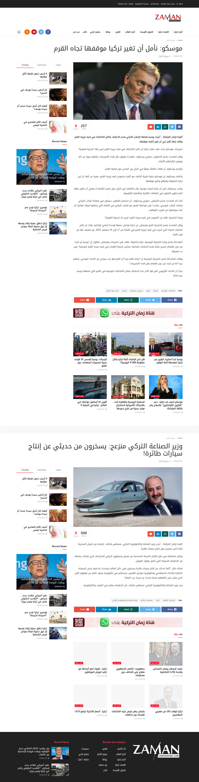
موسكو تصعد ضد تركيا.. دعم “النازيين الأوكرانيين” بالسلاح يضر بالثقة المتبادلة (166, 405)
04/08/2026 (101, 409)
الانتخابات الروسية (168, 290)
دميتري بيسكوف (136, 290)
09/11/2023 (101, 676)
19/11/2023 (139, 679)
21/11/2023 (176, 676)
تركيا (158, 600)
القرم (148, 290)
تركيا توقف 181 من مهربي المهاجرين (169, 713)
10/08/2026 (139, 412)
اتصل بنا (180, 3)
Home (180, 40)
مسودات (85, 749)
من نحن (76, 32)
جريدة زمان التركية (168, 3)
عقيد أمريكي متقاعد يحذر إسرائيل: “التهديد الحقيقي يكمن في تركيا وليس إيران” (33, 194)
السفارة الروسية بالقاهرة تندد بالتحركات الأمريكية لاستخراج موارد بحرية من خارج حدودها (129, 405)
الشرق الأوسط (146, 32)
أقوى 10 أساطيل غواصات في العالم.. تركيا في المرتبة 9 (92, 403)
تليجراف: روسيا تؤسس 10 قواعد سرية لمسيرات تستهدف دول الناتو (90, 362)
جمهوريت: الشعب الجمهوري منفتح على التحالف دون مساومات (130, 672)
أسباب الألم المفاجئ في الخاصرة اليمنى (35, 123)
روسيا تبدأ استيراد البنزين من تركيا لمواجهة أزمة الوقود (168, 361)
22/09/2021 (178, 56)
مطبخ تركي (95, 32)
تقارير (118, 32)
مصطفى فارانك (147, 600)
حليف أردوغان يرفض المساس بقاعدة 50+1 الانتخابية (168, 670)
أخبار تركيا (178, 32)
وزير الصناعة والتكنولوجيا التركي (124, 600)
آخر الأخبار (121, 749)
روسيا (124, 290)
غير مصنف (102, 765)
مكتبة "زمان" (83, 760)
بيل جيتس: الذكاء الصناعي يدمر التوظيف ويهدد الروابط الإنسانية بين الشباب (43, 176)
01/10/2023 (139, 718)
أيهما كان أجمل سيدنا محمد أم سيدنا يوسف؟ (32, 107)
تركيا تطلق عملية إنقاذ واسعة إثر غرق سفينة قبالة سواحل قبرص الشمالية (32, 226)
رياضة (108, 32)
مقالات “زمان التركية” (125, 3)
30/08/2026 (58, 181)
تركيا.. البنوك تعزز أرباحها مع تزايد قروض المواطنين (93, 670)
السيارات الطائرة (169, 600)
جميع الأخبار (154, 3)
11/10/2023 (176, 718)
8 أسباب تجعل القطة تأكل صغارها (34, 75)
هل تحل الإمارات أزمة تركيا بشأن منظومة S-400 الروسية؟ (128, 361)
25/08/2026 (176, 366)
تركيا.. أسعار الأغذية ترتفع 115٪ (91, 711)
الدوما (155, 290)
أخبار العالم (130, 32)
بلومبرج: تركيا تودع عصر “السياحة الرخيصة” (36, 208)
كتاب (85, 32)
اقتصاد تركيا (163, 32)
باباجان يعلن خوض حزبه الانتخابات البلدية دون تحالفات (128, 713)
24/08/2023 (101, 715)
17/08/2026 (101, 369)
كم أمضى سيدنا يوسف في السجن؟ (34, 91)
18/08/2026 (139, 366)
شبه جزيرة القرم (112, 290)
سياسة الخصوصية (142, 3)
